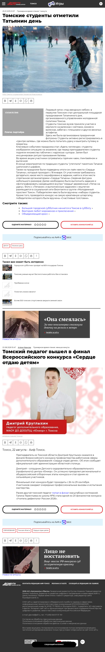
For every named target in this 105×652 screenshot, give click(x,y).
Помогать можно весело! (25, 292)
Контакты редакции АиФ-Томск (35, 583)
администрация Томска (12, 436)
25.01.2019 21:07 (8, 11)
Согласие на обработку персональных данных (42, 619)
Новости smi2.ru (11, 339)
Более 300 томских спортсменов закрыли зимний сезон (38, 300)
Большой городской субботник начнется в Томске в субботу (56, 208)
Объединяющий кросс (35, 214)
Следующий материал (54, 644)
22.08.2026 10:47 (9, 347)
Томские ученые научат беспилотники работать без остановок (41, 274)
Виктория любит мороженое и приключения (48, 211)
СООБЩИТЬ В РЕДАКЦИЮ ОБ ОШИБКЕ (84, 583)
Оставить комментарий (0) (82, 225)
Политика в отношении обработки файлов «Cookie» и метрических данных (54, 623)
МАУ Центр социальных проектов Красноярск (22, 94)
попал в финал (60, 493)
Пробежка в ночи (21, 283)
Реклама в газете (59, 583)
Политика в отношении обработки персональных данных (47, 621)
